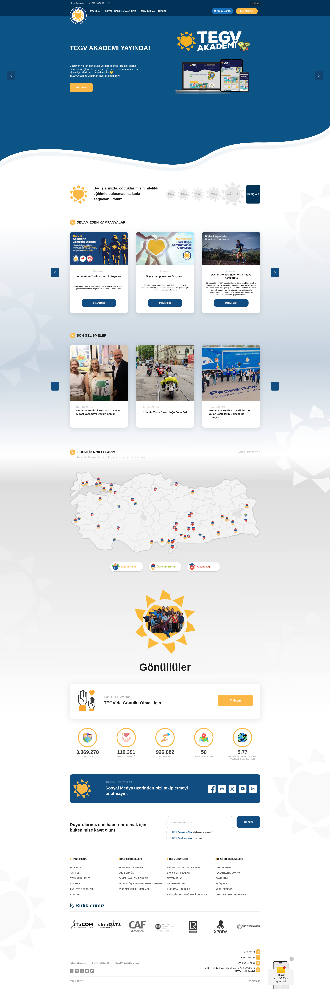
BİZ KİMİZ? (75, 867)
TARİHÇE (75, 873)
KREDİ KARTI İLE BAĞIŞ (131, 867)
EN (109, 3)
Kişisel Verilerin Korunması (127, 963)
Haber (79, 407)
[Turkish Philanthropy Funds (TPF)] (165, 926)
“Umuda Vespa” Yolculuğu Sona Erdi (98, 412)
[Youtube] (87, 971)
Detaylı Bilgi (99, 303)
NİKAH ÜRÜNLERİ (176, 884)
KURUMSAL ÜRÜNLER (178, 889)
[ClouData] (110, 924)
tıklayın (81, 79)
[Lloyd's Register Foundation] (193, 926)
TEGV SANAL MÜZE (80, 878)
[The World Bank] (249, 926)
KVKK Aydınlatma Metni (182, 832)
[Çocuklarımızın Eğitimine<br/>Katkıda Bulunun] (281, 975)
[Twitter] (82, 971)
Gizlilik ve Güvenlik (100, 963)
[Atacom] (82, 924)
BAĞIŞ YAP (221, 884)
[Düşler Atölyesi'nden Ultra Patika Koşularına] (165, 248)
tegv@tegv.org (248, 951)
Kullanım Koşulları (78, 963)
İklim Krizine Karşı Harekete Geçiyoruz (226, 412)
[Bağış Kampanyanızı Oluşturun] (99, 248)
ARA (256, 3)
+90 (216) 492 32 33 (246, 963)
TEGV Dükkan (148, 11)
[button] (212, 789)
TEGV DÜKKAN (175, 878)
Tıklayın (235, 700)
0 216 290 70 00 (248, 957)
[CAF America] (137, 926)
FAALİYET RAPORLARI (81, 889)
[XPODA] (221, 926)
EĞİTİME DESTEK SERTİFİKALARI (184, 867)
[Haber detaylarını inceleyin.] (99, 373)
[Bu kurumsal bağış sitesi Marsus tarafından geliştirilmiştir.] (254, 981)
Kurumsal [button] (95, 11)
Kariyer (75, 894)
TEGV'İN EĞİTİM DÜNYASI (228, 873)
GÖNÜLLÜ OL (222, 878)
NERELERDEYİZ (248, 452)
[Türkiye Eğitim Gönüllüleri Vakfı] (78, 11)
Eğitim (108, 11)
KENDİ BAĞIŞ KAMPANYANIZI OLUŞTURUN (140, 884)
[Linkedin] (92, 971)
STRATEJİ (75, 884)
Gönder (248, 822)
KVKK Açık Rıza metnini (182, 838)
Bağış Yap (253, 194)
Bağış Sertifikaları (178, 873)
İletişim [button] (162, 11)
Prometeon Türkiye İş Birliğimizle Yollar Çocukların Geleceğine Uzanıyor (163, 414)
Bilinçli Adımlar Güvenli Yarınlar (187, 894)
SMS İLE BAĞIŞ (126, 873)
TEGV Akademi (223, 867)
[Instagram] (77, 971)
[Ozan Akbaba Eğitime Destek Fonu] (231, 248)
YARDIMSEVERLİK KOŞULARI (134, 889)
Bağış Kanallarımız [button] (125, 11)
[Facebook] (71, 971)
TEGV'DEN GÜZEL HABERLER (231, 894)
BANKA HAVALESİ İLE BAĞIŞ (133, 878)
